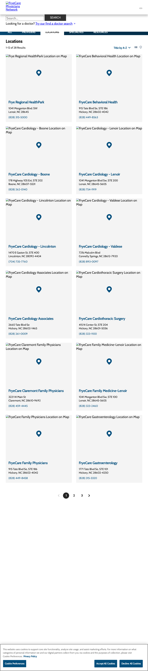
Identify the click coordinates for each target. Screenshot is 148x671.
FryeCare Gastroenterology (98, 463)
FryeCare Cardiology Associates (30, 319)
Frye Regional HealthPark (26, 102)
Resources (100, 32)
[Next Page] (89, 495)
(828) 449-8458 (18, 478)
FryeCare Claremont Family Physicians (36, 391)
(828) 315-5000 (17, 117)
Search (55, 17)
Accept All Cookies (105, 663)
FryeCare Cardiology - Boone (29, 174)
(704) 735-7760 (17, 261)
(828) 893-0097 (88, 261)
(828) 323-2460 (88, 406)
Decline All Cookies (131, 663)
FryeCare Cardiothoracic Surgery (102, 319)
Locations (52, 32)
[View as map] (140, 47)
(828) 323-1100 (88, 333)
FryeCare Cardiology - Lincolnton (32, 246)
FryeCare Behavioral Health (98, 102)
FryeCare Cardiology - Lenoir (99, 174)
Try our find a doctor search (54, 24)
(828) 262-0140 (17, 189)
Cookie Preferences (14, 663)
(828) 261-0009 (18, 333)
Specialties (76, 32)
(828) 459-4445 (18, 406)
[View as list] (135, 47)
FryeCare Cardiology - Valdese (100, 246)
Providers (28, 32)
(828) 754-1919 (88, 189)
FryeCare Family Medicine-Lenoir (103, 391)
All (10, 32)
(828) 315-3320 (88, 478)
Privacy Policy (30, 656)
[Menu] (140, 8)
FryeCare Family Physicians (28, 463)
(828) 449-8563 (88, 117)
